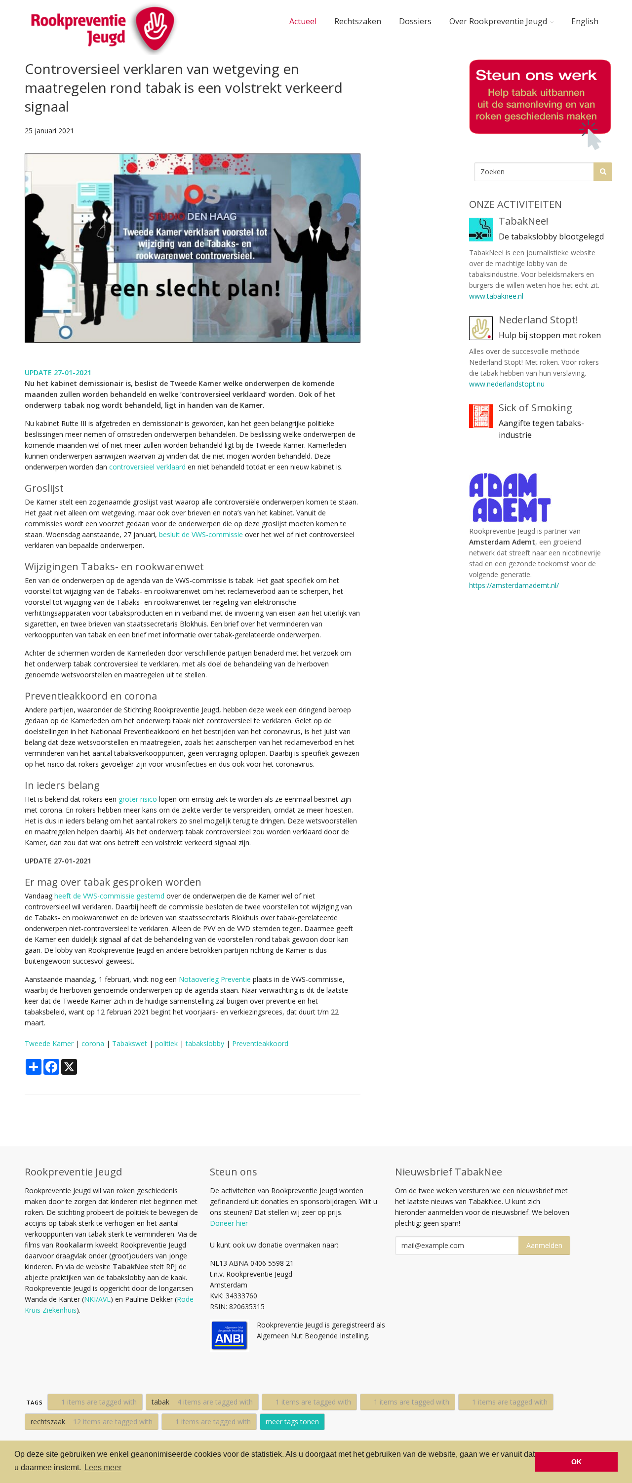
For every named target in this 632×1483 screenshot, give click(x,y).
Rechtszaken (357, 21)
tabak (202, 1401)
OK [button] (576, 1462)
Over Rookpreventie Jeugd (498, 21)
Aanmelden (544, 1245)
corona (92, 1043)
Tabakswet (129, 1043)
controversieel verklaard (147, 466)
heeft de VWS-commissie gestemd (109, 895)
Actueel (302, 21)
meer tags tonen (292, 1421)
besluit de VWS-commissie (201, 534)
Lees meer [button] (102, 1467)
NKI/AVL (97, 1299)
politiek (166, 1043)
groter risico (137, 799)
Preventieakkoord (260, 1043)
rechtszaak (92, 1421)
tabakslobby (205, 1043)
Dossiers (415, 21)
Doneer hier (229, 1223)
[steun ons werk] (538, 104)
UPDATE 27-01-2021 (58, 372)
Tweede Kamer (49, 1043)
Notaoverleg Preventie (215, 979)
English (584, 21)
